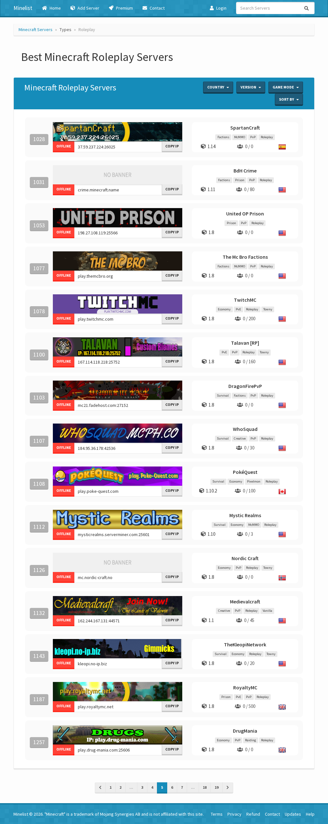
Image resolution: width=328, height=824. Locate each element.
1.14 (211, 146)
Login (220, 8)
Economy (224, 309)
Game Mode (284, 87)
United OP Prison (245, 213)
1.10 (211, 534)
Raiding (250, 740)
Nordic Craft (245, 558)
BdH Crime (245, 170)
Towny (267, 309)
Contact (157, 8)
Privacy (234, 814)
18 (205, 787)
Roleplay (267, 137)
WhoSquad (245, 429)
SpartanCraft (245, 127)
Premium (124, 8)
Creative (240, 438)
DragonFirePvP (245, 386)
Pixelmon (253, 481)
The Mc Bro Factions (245, 257)
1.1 (211, 620)
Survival (223, 395)
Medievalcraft (245, 601)
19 (216, 787)
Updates (293, 814)
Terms (217, 814)
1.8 (211, 232)
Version (249, 87)
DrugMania (245, 730)
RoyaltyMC (245, 687)
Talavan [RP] (245, 343)
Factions (223, 137)
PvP (253, 137)
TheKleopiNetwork (245, 644)
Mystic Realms (245, 515)
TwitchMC (245, 300)
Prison (239, 180)
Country (216, 87)
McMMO (239, 137)
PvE (238, 309)
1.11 (211, 189)
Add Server (88, 8)
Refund (253, 814)
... (131, 787)
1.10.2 (211, 491)
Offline (63, 146)
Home (55, 8)
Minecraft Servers (36, 29)
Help (310, 814)
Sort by (287, 99)
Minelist (22, 8)
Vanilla (267, 611)
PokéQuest (245, 472)
